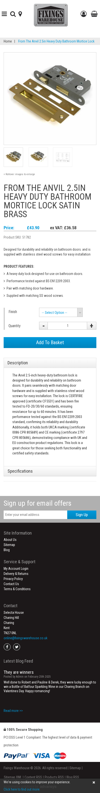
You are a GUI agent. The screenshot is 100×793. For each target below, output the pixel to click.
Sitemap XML (13, 777)
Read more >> (13, 711)
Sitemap (9, 545)
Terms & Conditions (17, 589)
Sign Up (82, 514)
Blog (7, 550)
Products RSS (54, 777)
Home (8, 41)
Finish (12, 311)
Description (18, 362)
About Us (10, 540)
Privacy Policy (13, 579)
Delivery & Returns (16, 574)
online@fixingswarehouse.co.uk (25, 638)
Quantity (14, 326)
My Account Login (16, 569)
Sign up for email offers (37, 503)
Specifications (20, 471)
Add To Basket (50, 342)
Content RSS (33, 777)
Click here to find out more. (22, 789)
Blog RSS (73, 777)
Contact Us (11, 584)
